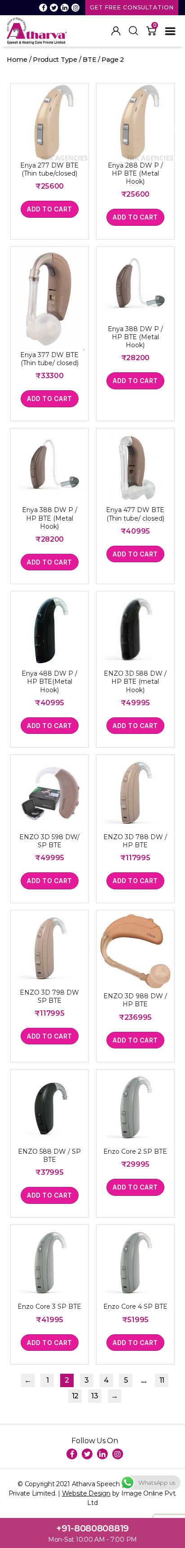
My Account (116, 31)
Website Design (86, 1493)
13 (94, 1396)
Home (17, 60)
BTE (89, 60)
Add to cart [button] (49, 209)
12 (75, 1396)
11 (161, 1380)
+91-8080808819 (92, 1528)
